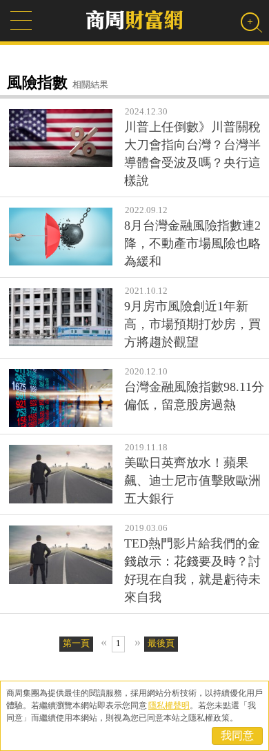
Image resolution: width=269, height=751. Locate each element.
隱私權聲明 (169, 705)
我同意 (237, 735)
